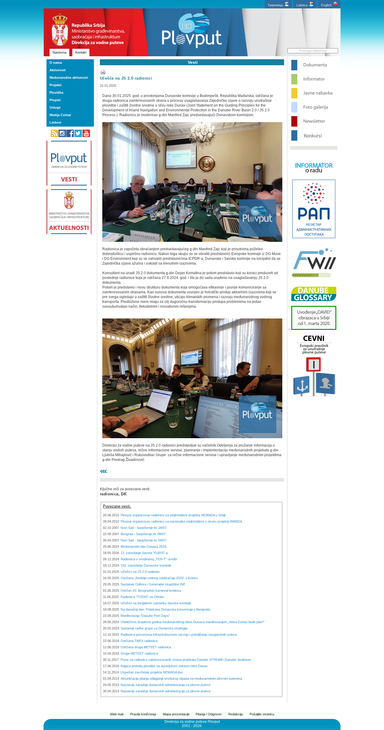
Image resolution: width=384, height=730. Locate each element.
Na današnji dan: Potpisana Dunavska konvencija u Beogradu (165, 609)
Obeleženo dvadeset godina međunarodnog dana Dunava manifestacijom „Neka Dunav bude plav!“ (193, 622)
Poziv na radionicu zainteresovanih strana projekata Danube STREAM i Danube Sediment (186, 659)
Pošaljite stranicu (262, 714)
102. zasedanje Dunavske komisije (146, 565)
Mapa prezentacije (176, 714)
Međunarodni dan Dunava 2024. (144, 546)
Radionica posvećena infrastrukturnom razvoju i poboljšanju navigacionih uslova (179, 634)
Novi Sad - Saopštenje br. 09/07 (143, 540)
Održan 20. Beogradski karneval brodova (151, 590)
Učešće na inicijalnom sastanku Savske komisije (156, 603)
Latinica (302, 5)
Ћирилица (275, 5)
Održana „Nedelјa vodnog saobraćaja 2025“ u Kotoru (159, 578)
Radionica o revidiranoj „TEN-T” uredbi (149, 559)
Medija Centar (60, 115)
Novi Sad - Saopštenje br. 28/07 (143, 527)
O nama (56, 62)
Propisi (55, 100)
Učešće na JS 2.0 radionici (126, 78)
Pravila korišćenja (143, 714)
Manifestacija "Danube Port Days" (145, 615)
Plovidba (56, 92)
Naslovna (59, 52)
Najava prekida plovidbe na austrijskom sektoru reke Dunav (164, 666)
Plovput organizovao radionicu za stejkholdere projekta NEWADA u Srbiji (173, 515)
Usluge (55, 107)
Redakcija (235, 714)
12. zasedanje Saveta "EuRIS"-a (144, 553)
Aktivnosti (58, 70)
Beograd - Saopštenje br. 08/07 (143, 534)
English (326, 5)
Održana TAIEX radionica (139, 641)
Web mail (116, 714)
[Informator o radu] (313, 178)
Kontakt (80, 52)
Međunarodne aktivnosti (69, 77)
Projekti (56, 85)
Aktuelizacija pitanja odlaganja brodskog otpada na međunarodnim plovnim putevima (181, 678)
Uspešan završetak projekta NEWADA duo (152, 672)
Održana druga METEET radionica (146, 647)
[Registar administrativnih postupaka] (313, 238)
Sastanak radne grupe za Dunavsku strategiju (154, 628)
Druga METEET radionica (139, 653)
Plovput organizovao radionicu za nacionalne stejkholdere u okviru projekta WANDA (181, 521)
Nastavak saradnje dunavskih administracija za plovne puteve (166, 685)
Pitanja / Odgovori (208, 714)
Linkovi (55, 122)
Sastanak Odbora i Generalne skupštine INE (153, 584)
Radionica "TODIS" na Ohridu (142, 597)
